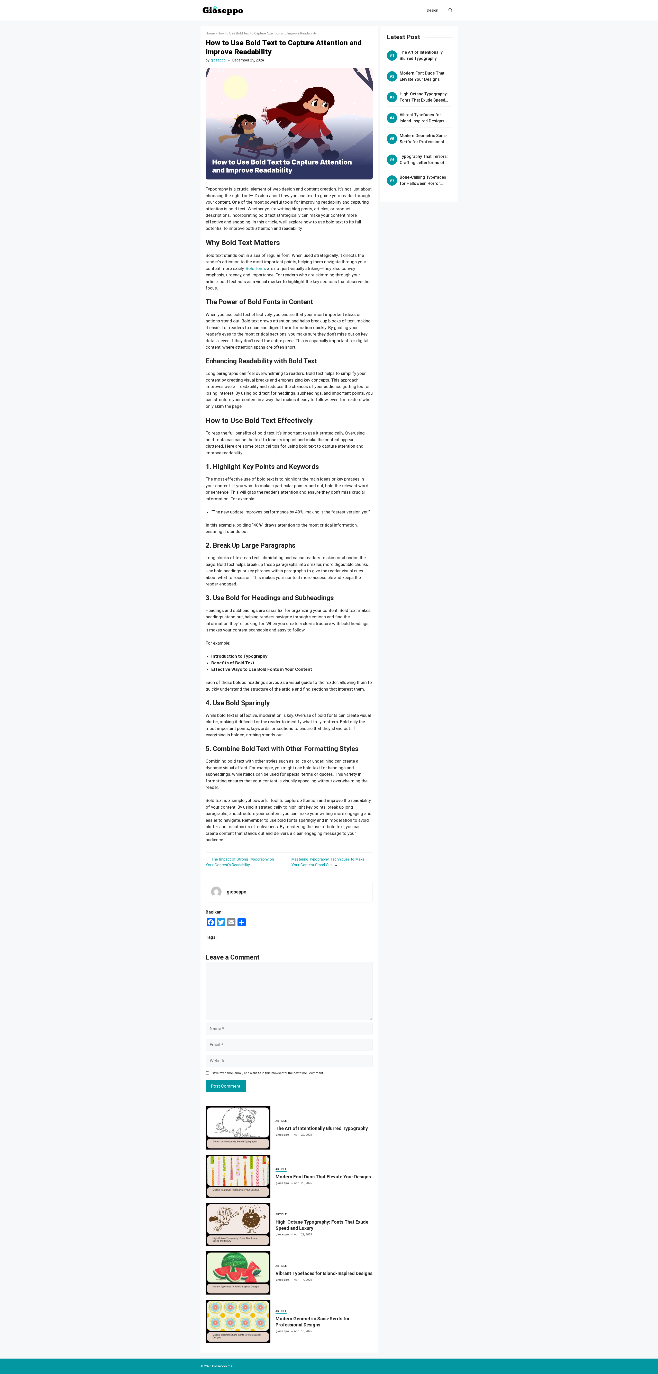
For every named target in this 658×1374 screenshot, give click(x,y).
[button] (450, 10)
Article (281, 1121)
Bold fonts (256, 268)
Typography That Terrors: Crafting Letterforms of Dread (424, 162)
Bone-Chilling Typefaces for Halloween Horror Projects (423, 183)
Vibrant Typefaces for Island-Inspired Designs (324, 1273)
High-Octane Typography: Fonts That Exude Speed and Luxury (424, 100)
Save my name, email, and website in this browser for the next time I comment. (268, 1073)
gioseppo (218, 60)
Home (210, 33)
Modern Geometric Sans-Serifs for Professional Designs (423, 141)
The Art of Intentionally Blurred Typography (322, 1128)
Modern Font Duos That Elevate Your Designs (323, 1176)
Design (432, 10)
